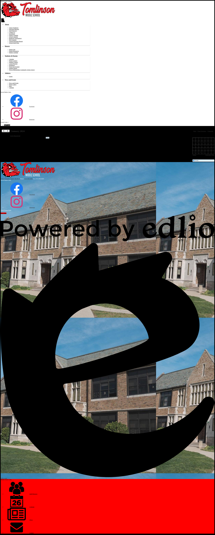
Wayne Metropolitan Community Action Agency (22, 70)
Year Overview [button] (202, 131)
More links (3, 213)
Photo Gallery (12, 84)
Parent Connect (13, 60)
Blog (10, 86)
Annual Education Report (16, 41)
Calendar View (209, 155)
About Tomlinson (13, 28)
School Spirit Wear (14, 43)
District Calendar (13, 35)
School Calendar (13, 37)
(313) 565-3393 (28, 178)
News (31, 520)
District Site (12, 49)
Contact (31, 533)
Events (196, 160)
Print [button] (194, 131)
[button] (7, 24)
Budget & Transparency (15, 38)
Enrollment (12, 34)
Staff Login (7, 125)
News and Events (13, 83)
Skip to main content (6, 1)
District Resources (14, 51)
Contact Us (12, 32)
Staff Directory (13, 31)
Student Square (13, 68)
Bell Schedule (12, 40)
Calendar (11, 59)
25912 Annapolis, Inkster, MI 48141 (10, 178)
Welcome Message (14, 29)
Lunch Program (13, 64)
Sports (10, 76)
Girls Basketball (15, 136)
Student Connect (13, 62)
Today (194, 155)
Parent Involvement (14, 67)
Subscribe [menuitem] (210, 131)
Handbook (12, 65)
